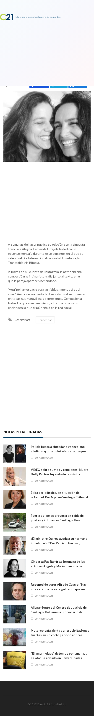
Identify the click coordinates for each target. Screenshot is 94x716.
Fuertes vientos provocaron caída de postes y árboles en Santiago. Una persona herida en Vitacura (57, 520)
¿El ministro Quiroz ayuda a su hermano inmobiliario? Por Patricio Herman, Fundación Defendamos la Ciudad (59, 543)
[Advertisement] (47, 201)
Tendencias (45, 320)
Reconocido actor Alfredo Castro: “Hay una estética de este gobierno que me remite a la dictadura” (58, 589)
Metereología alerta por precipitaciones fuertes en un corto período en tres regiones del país (60, 635)
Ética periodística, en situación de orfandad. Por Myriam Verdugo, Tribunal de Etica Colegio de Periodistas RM (59, 497)
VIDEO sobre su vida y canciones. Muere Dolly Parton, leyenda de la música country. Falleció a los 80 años (60, 474)
